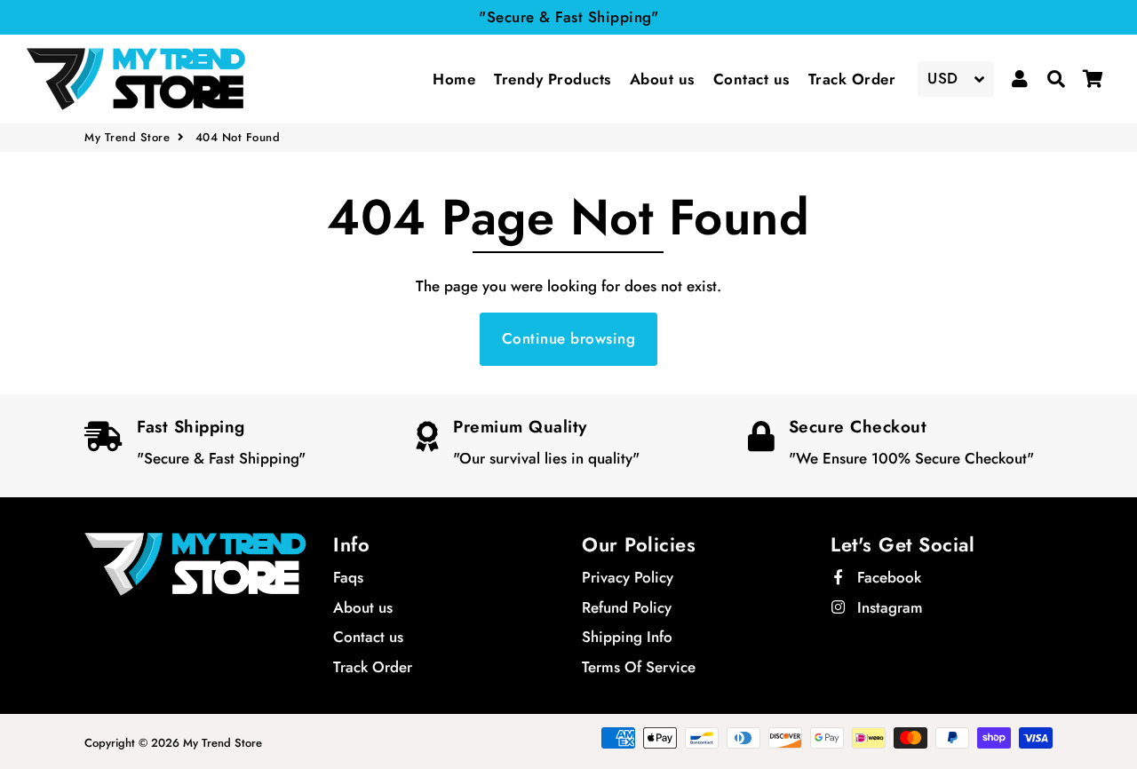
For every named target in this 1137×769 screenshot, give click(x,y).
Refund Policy (627, 607)
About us (662, 79)
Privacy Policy (627, 577)
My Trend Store (127, 137)
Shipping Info (627, 636)
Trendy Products (552, 79)
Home (454, 79)
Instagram (888, 607)
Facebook (887, 577)
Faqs (348, 577)
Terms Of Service (639, 667)
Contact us (751, 79)
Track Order (852, 79)
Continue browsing (569, 338)
